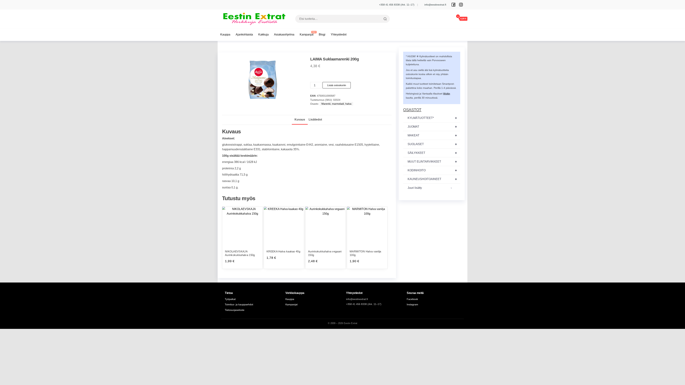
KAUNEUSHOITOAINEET (432, 179)
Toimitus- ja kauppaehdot (239, 304)
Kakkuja (263, 34)
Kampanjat (306, 34)
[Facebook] (453, 4)
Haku (385, 19)
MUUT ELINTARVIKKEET (432, 162)
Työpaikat (230, 299)
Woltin (446, 93)
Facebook (412, 299)
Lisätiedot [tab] (315, 119)
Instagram (412, 304)
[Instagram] (461, 4)
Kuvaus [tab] (300, 119)
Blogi (322, 34)
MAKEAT (432, 135)
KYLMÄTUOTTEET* (432, 118)
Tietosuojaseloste (234, 310)
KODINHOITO (432, 170)
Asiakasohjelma (284, 34)
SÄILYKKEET (432, 153)
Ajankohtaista (244, 34)
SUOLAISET (432, 144)
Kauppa (225, 34)
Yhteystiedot (338, 34)
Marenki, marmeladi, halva (336, 103)
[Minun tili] (447, 18)
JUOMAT (432, 127)
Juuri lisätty (430, 187)
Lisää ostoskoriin (336, 85)
